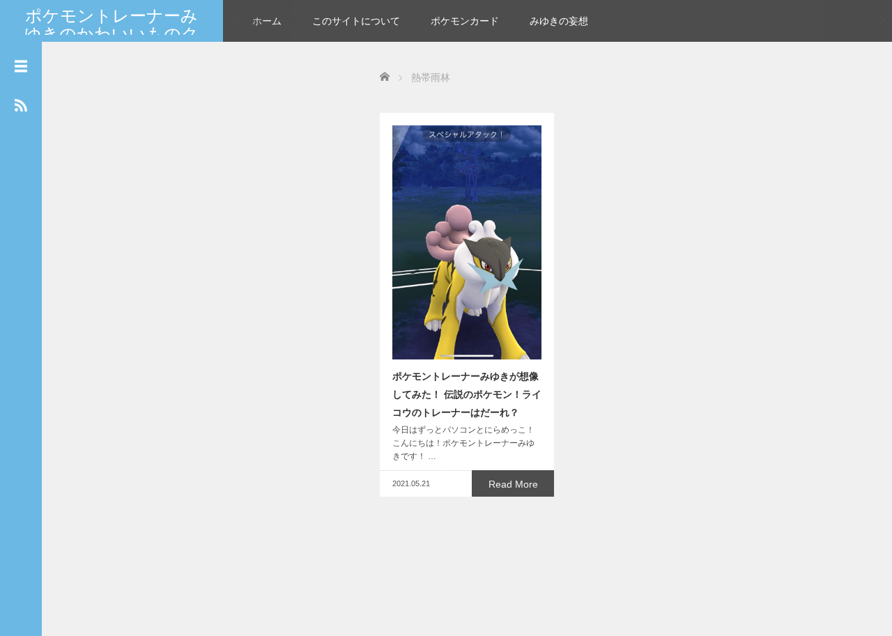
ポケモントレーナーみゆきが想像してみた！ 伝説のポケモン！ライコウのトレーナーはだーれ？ (466, 394)
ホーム (267, 20)
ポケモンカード (465, 20)
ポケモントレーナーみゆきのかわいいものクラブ (111, 34)
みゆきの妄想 (559, 20)
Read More (513, 484)
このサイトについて (356, 20)
